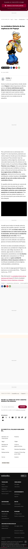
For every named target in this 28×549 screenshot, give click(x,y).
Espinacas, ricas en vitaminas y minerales (12, 280)
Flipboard (16, 68)
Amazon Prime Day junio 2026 (19, 453)
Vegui (3, 441)
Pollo (3, 449)
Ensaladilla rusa (15, 393)
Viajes (16, 441)
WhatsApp (3, 417)
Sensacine (16, 494)
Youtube (12, 417)
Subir (22, 475)
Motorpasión (17, 504)
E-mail (19, 68)
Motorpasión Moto (18, 506)
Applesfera (4, 489)
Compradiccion (5, 518)
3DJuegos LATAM (18, 526)
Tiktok (25, 417)
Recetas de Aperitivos (5, 445)
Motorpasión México (19, 537)
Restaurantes (5, 452)
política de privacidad (20, 410)
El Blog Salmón (18, 513)
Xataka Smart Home (6, 491)
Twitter (14, 68)
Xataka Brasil (5, 528)
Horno (3, 457)
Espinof (16, 496)
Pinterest (19, 417)
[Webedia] (5, 477)
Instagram (16, 417)
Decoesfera (4, 516)
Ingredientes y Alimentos (13, 283)
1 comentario (6, 67)
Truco (16, 19)
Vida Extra (17, 486)
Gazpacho (23, 393)
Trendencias (5, 513)
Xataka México (5, 526)
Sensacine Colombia (19, 533)
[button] (8, 78)
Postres (16, 436)
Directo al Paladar (6, 504)
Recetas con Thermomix (5, 437)
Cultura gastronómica (18, 445)
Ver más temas (5, 462)
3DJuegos (16, 484)
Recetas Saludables (19, 449)
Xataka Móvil (5, 486)
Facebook (11, 68)
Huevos (16, 457)
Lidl (11, 19)
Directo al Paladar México (6, 538)
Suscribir (22, 406)
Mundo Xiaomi (5, 493)
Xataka (3, 484)
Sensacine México (18, 530)
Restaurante (22, 19)
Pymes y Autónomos (19, 516)
